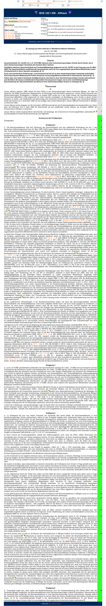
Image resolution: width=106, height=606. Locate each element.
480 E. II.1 (29, 135)
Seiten (15, 20)
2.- (46, 26)
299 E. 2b (36, 344)
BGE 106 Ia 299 (9, 36)
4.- (46, 32)
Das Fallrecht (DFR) (54, 604)
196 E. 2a (66, 140)
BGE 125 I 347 (8, 27)
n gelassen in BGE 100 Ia (71, 220)
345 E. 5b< (18, 359)
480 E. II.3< (12, 255)
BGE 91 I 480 (8, 33)
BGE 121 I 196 (8, 32)
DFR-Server (58, 42)
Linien (19, 20)
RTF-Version (8, 20)
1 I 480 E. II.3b (64, 540)
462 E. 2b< (85, 220)
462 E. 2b (46, 334)
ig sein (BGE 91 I (42, 176)
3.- (46, 29)
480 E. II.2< (53, 176)
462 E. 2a (91, 325)
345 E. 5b (21, 350)
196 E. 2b (51, 238)
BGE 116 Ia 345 (9, 35)
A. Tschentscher (67, 42)
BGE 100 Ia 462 (9, 38)
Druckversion (26, 20)
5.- (46, 35)
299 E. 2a (56, 157)
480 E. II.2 (37, 161)
